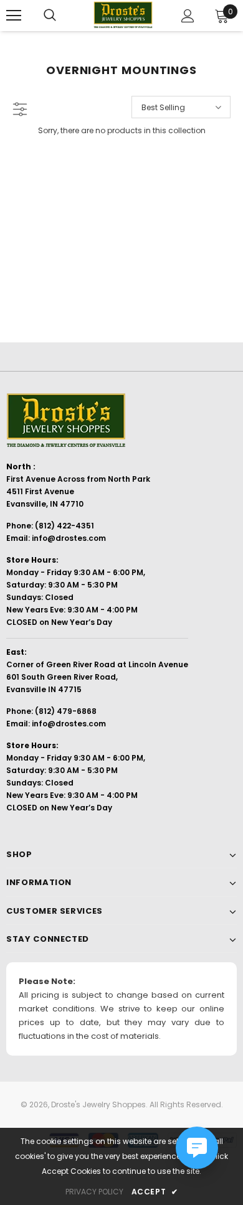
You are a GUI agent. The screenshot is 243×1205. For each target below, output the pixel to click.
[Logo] (123, 15)
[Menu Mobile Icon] (13, 15)
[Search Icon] (50, 15)
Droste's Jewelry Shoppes (98, 1104)
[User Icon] (187, 15)
